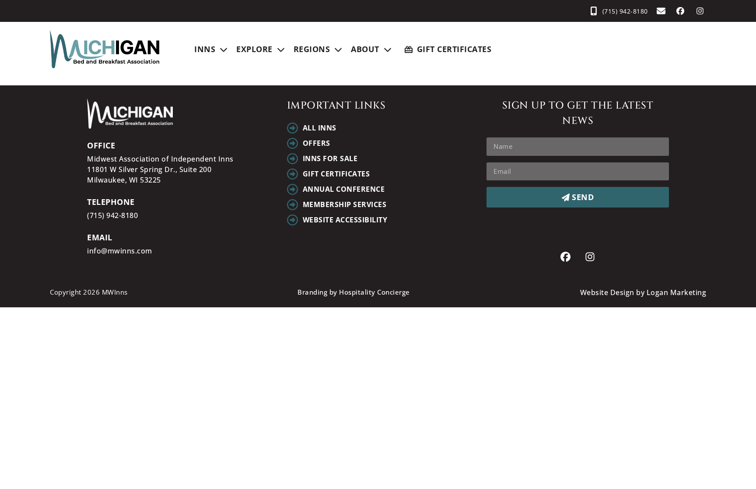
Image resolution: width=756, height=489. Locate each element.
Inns (204, 49)
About (365, 49)
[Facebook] (680, 11)
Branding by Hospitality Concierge (354, 292)
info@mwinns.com (119, 251)
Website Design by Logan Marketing (643, 292)
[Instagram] (699, 11)
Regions (312, 49)
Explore (254, 49)
